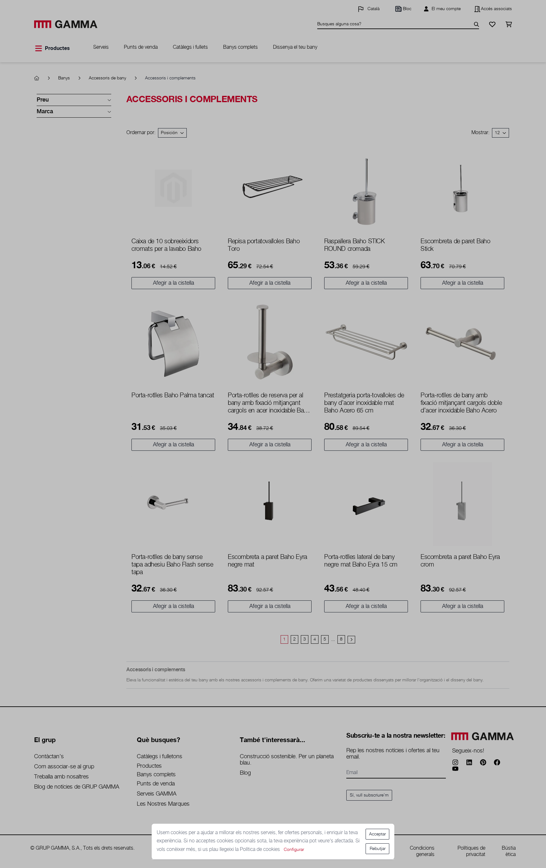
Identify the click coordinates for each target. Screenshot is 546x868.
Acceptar (377, 834)
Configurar (294, 849)
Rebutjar (377, 848)
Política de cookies (260, 849)
